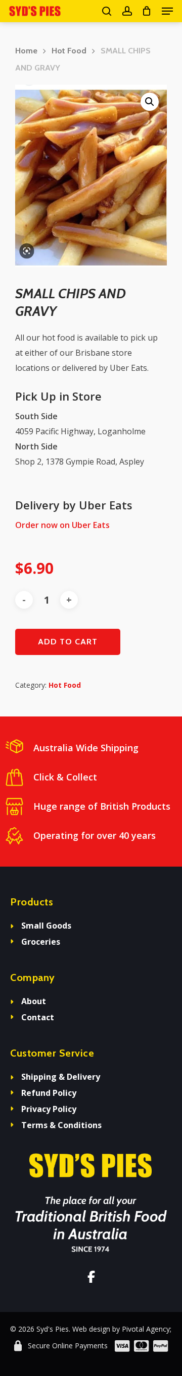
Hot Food (69, 50)
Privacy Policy (48, 1109)
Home (26, 50)
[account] (126, 11)
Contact (37, 1017)
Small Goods (46, 925)
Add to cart (68, 641)
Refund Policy (48, 1092)
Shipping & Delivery (60, 1076)
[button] (167, 11)
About (33, 1001)
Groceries (40, 941)
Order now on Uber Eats (62, 525)
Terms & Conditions (61, 1125)
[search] (106, 11)
